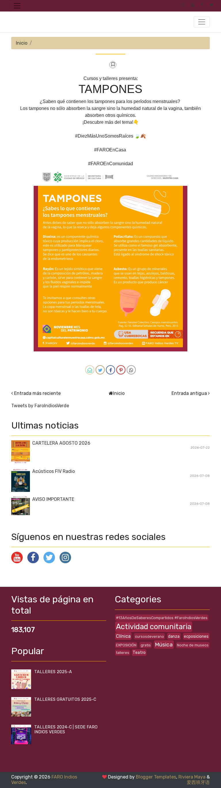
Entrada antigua (189, 393)
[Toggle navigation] (17, 6)
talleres (122, 652)
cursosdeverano (149, 636)
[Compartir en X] (100, 369)
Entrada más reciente (37, 393)
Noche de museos (193, 645)
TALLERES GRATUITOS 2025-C (65, 699)
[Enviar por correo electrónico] (89, 369)
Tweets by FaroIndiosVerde (40, 405)
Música (164, 644)
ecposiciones (196, 636)
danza (174, 636)
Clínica (123, 636)
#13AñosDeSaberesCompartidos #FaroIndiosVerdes (161, 618)
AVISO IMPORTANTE (53, 499)
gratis (146, 645)
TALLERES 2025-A (53, 671)
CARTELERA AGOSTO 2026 (61, 443)
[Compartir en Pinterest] (120, 369)
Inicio (21, 43)
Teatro (139, 652)
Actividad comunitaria (153, 626)
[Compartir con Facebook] (110, 369)
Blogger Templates (156, 777)
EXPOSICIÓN (126, 645)
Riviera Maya (191, 777)
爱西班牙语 (198, 782)
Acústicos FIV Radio (53, 471)
